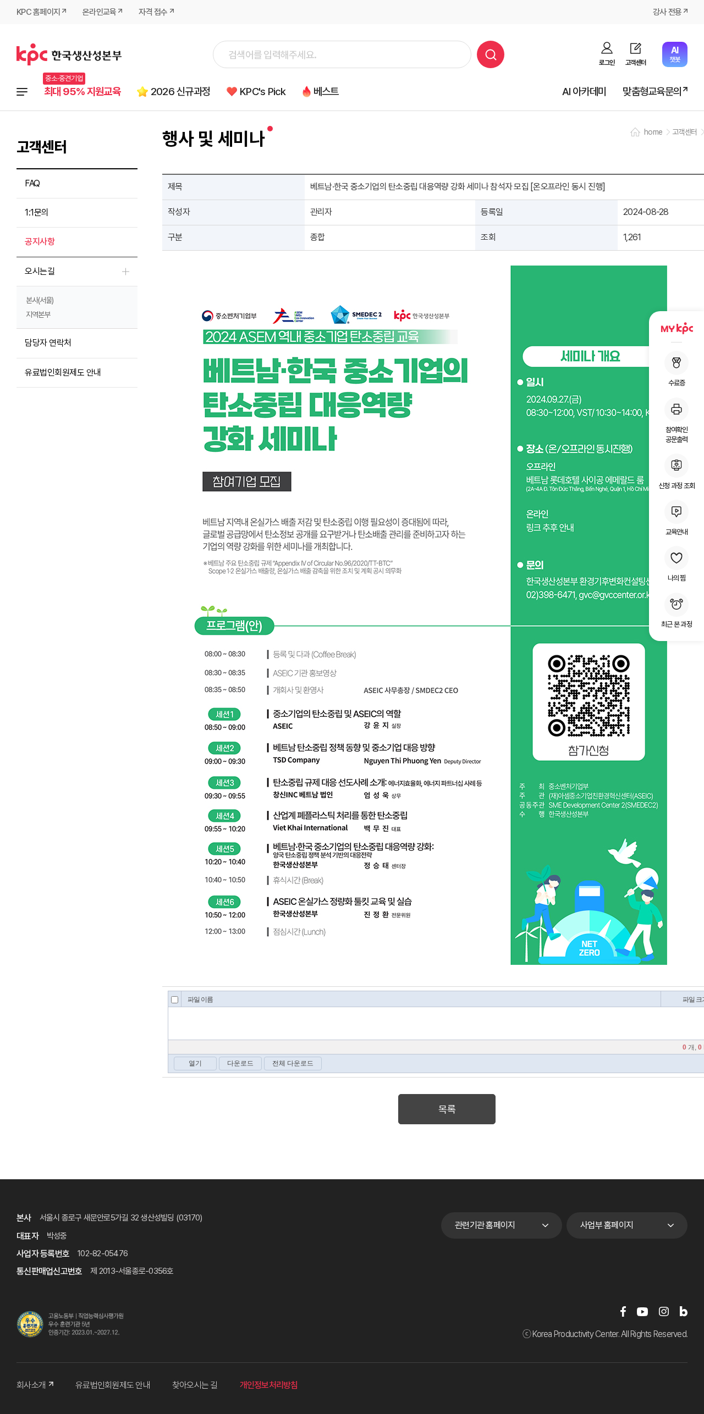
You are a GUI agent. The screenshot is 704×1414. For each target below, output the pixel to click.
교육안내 (677, 532)
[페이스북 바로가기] (623, 1311)
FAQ (32, 183)
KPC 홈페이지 (38, 12)
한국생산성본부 (69, 54)
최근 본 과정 (676, 624)
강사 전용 (667, 12)
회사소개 (31, 1385)
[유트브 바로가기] (642, 1311)
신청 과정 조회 (676, 485)
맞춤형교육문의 (652, 91)
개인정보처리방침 (269, 1385)
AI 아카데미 (584, 91)
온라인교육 (99, 12)
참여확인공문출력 (677, 434)
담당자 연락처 (48, 343)
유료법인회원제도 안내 (63, 372)
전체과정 (22, 92)
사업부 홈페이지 (606, 1225)
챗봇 (674, 54)
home (653, 132)
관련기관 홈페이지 (485, 1225)
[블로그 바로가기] (684, 1311)
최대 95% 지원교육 (82, 91)
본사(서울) (39, 300)
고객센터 (635, 63)
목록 (446, 1109)
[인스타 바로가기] (664, 1311)
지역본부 (38, 314)
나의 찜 (677, 578)
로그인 (606, 63)
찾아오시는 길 (195, 1385)
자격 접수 (153, 12)
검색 (490, 54)
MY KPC (676, 328)
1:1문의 (37, 212)
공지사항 (39, 241)
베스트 (326, 91)
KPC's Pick (263, 91)
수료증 (676, 383)
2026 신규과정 (180, 91)
